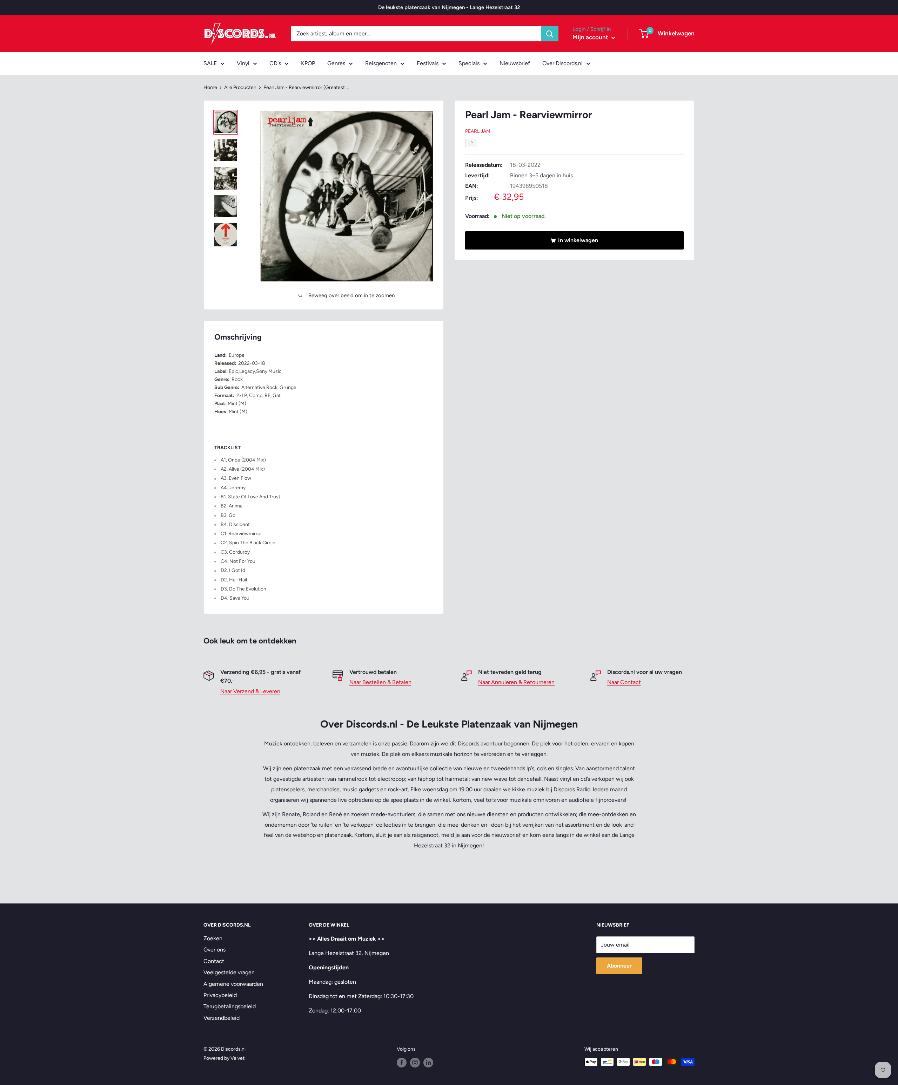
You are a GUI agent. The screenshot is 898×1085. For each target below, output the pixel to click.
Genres (336, 63)
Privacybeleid (220, 995)
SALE (210, 63)
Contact (213, 961)
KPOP (308, 63)
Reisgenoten (381, 63)
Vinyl (243, 63)
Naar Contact (624, 682)
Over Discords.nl (562, 63)
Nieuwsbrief (515, 63)
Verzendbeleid (221, 1018)
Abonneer (619, 965)
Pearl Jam (477, 131)
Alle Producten (240, 87)
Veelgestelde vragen (229, 972)
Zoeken (212, 938)
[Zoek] (549, 33)
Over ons (214, 949)
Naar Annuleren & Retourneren (516, 682)
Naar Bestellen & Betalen (380, 682)
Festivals (427, 63)
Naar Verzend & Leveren (250, 691)
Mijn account (591, 37)
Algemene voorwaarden (233, 984)
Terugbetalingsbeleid (229, 1006)
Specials (469, 63)
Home (210, 87)
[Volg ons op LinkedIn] (428, 1062)
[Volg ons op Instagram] (415, 1062)
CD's (275, 63)
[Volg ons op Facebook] (402, 1062)
